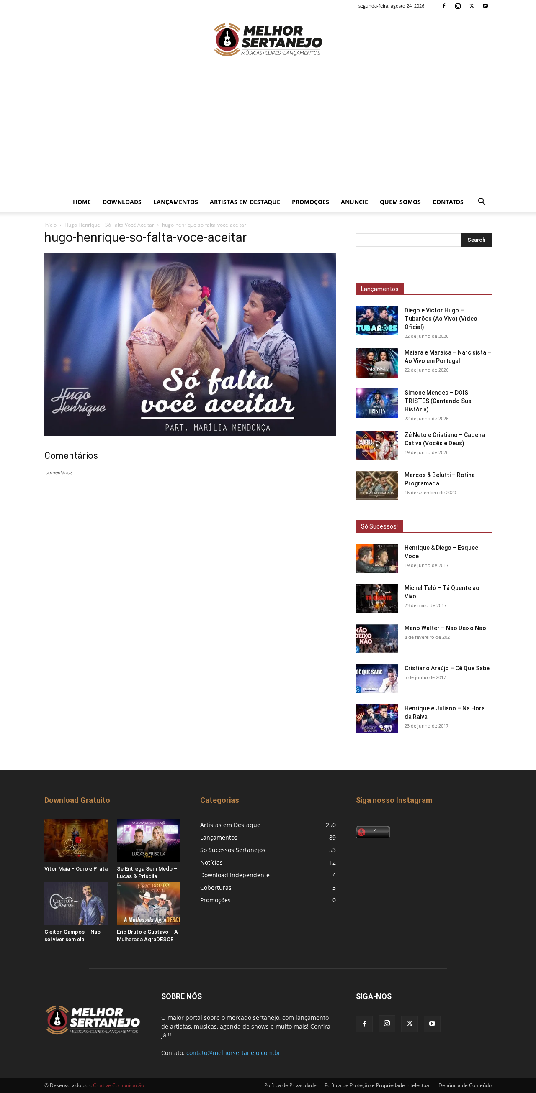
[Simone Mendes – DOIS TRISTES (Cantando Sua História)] (377, 403)
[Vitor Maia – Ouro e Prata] (76, 840)
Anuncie (354, 202)
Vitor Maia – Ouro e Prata (76, 869)
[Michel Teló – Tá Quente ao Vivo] (377, 598)
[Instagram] (457, 6)
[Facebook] (444, 6)
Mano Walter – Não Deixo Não (445, 628)
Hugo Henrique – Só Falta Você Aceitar (109, 224)
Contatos (448, 202)
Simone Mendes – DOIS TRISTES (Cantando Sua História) (438, 401)
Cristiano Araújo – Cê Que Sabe (447, 668)
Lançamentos (175, 202)
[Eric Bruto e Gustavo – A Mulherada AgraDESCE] (148, 903)
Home (82, 202)
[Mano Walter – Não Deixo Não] (377, 638)
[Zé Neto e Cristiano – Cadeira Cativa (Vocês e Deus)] (377, 445)
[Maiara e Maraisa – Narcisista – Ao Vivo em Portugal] (377, 363)
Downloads (122, 202)
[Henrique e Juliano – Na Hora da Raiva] (377, 718)
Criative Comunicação (118, 1085)
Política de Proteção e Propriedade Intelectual (377, 1085)
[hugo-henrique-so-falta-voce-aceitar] (190, 433)
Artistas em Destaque (245, 202)
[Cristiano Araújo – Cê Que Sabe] (377, 678)
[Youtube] (485, 6)
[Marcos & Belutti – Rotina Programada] (377, 485)
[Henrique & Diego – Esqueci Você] (377, 558)
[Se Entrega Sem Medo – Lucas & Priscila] (148, 840)
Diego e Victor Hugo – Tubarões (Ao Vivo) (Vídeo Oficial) (441, 318)
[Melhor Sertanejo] (268, 40)
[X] (471, 6)
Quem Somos (400, 202)
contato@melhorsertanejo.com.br (233, 1053)
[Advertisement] (268, 129)
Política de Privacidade (290, 1085)
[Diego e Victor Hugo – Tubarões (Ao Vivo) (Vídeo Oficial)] (377, 320)
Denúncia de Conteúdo (465, 1085)
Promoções (310, 202)
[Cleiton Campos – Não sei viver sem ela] (76, 903)
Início (50, 224)
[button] (482, 203)
